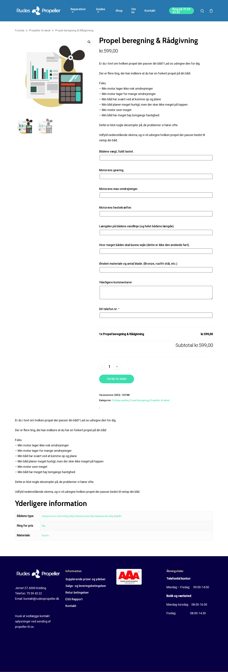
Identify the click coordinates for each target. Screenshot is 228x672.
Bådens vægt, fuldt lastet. (116, 151)
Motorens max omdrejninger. (118, 189)
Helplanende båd (103, 516)
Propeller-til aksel (40, 30)
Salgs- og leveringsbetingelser (85, 586)
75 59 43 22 (34, 593)
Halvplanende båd (84, 516)
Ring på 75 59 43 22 (181, 11)
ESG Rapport (74, 599)
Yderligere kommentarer (115, 282)
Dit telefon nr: (109, 309)
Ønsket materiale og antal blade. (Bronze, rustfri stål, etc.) (138, 263)
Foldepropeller (120, 400)
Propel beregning (139, 400)
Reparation (78, 9)
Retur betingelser (77, 592)
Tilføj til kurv (117, 378)
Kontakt (150, 10)
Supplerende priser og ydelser (85, 579)
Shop (119, 10)
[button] (89, 42)
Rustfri (45, 535)
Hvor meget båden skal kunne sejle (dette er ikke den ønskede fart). (144, 245)
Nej (43, 525)
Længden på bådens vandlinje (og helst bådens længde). (136, 226)
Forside (19, 30)
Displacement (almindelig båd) (58, 516)
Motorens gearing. (111, 170)
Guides (100, 9)
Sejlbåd (117, 516)
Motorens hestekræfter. (115, 207)
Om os (133, 11)
